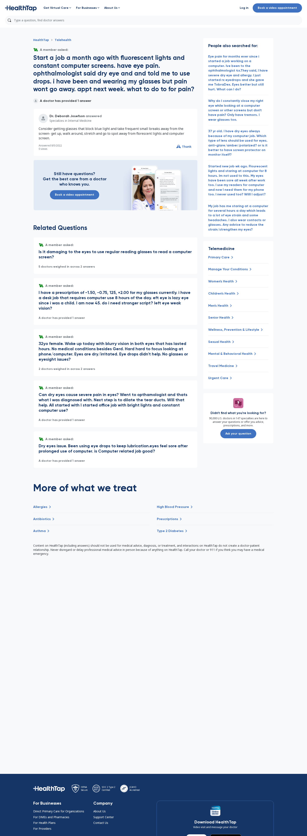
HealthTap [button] (41, 40)
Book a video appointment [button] (277, 8)
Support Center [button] (103, 817)
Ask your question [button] (238, 433)
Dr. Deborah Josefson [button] (67, 116)
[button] (21, 8)
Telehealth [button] (63, 40)
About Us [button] (99, 811)
